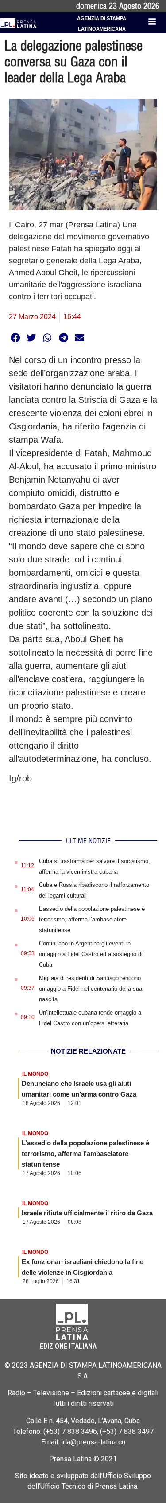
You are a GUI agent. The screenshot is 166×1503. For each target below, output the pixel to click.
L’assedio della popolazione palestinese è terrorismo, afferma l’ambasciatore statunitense (92, 919)
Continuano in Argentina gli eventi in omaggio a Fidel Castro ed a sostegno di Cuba (91, 954)
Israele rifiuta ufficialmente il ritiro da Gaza (87, 1213)
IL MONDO (35, 1074)
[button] (15, 337)
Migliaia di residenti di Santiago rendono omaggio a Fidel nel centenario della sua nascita (90, 989)
